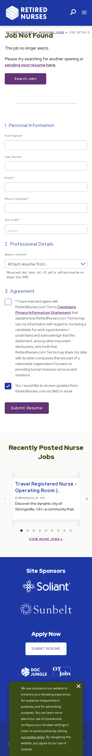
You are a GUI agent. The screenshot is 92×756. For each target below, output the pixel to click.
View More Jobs (44, 539)
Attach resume (15, 254)
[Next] (87, 499)
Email (9, 178)
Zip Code (12, 220)
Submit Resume (46, 648)
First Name (14, 136)
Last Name (13, 157)
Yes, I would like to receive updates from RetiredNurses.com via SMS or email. (46, 388)
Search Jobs (25, 78)
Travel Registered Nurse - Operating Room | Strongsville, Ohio (46, 490)
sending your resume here (30, 65)
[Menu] (84, 13)
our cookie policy (33, 737)
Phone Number (17, 199)
